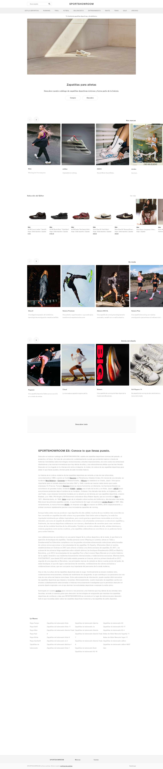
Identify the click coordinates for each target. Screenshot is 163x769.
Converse (61, 480)
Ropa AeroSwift (35, 641)
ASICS (116, 488)
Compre (73, 98)
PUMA (72, 488)
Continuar (132, 766)
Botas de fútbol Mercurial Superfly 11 (116, 634)
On (85, 504)
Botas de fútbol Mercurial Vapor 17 (115, 637)
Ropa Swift (34, 627)
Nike (116, 496)
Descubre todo (81, 424)
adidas (79, 488)
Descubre (90, 98)
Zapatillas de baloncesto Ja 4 (57, 641)
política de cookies (66, 766)
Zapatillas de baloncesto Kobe (57, 623)
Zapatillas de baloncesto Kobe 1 (58, 648)
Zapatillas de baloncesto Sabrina (86, 623)
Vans (64, 499)
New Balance (51, 480)
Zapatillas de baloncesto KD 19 (86, 651)
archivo (58, 591)
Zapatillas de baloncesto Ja (85, 627)
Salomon (66, 486)
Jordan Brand (107, 502)
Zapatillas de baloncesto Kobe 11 (59, 627)
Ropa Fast (33, 634)
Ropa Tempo (34, 623)
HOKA (67, 504)
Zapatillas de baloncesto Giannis (86, 630)
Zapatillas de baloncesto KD (113, 623)
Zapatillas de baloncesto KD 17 (114, 627)
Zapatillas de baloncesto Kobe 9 (58, 637)
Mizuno (84, 480)
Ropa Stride (34, 637)
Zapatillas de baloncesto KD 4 (114, 630)
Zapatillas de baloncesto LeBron (114, 641)
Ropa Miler (33, 630)
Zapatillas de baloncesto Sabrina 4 (59, 644)
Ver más (133, 196)
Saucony (73, 478)
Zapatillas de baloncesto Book (86, 648)
